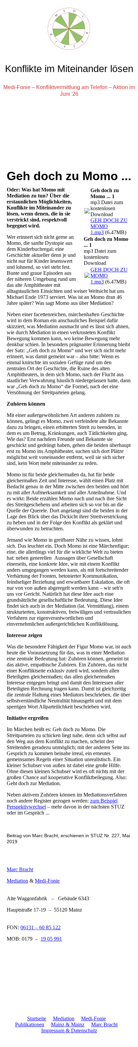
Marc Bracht (20, 869)
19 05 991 (51, 939)
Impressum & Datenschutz (69, 1030)
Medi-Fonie (47, 881)
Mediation (17, 881)
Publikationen (29, 1024)
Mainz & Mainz (67, 1024)
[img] (69, 25)
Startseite (36, 1018)
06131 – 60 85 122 (40, 927)
